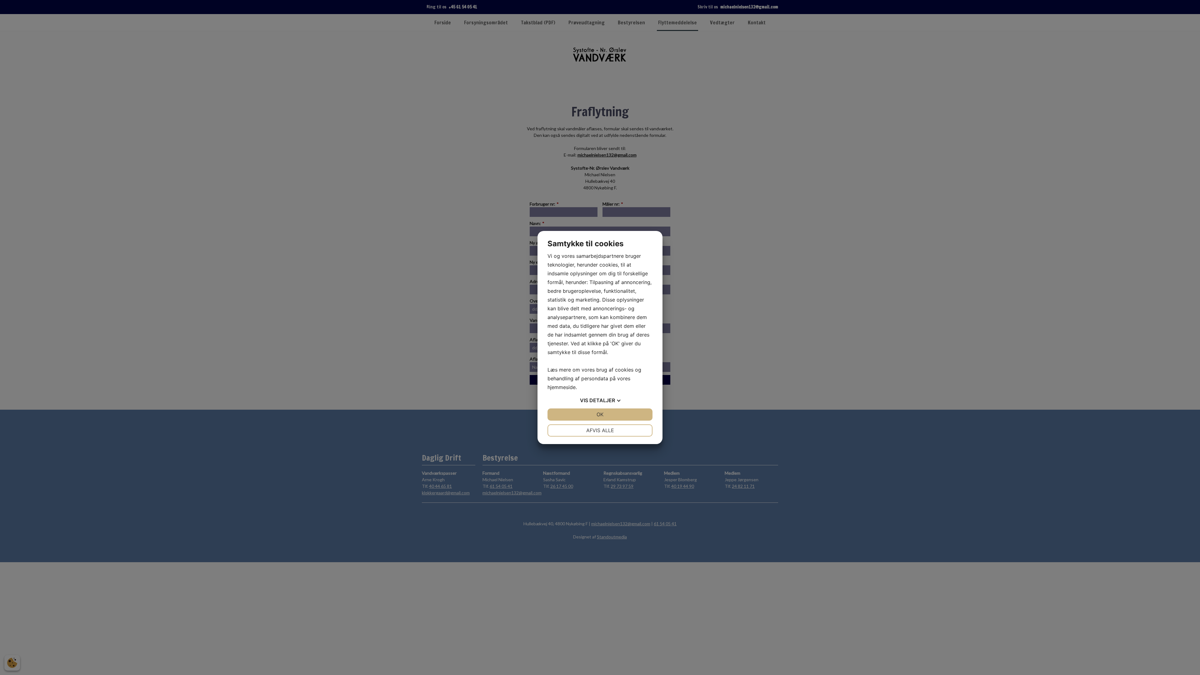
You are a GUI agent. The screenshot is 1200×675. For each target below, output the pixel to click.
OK (600, 414)
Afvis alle (600, 430)
